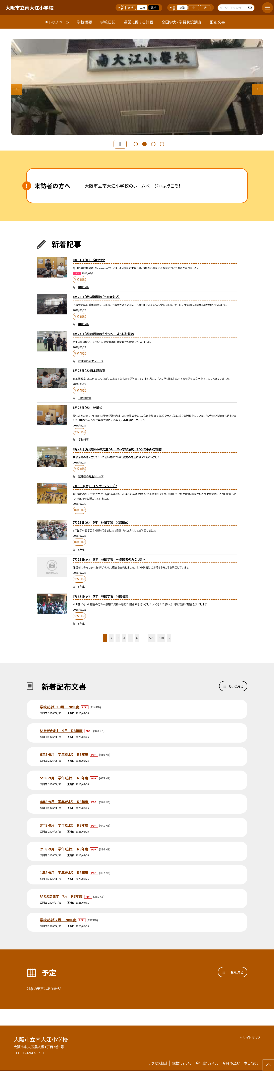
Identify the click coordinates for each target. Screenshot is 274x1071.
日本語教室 (84, 398)
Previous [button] (16, 89)
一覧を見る (235, 972)
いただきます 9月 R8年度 (61, 730)
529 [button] (151, 638)
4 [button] (162, 143)
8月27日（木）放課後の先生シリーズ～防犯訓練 (103, 333)
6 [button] (137, 638)
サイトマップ (251, 1037)
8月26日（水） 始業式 (87, 407)
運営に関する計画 (138, 22)
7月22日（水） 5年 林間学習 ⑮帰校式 (100, 522)
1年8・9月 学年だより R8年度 (64, 872)
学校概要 (84, 22)
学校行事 (83, 287)
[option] (137, 87)
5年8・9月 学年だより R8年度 (64, 777)
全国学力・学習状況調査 (181, 22)
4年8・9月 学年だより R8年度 (64, 801)
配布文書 (217, 22)
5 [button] (130, 638)
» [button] (169, 638)
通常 (130, 7)
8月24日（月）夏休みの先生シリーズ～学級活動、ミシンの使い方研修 (117, 449)
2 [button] (144, 143)
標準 (182, 7)
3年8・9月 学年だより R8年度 (64, 825)
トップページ (59, 22)
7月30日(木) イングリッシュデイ (95, 486)
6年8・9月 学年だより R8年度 (64, 754)
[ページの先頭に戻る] (268, 1065)
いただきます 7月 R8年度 (61, 896)
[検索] (251, 7)
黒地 (153, 7)
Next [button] (257, 89)
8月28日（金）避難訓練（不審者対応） (96, 296)
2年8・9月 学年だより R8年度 (64, 848)
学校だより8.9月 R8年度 (60, 706)
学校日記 (108, 22)
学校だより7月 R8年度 (58, 919)
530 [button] (161, 638)
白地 (142, 7)
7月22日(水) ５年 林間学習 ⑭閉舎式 (100, 596)
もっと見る (236, 685)
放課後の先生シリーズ (90, 361)
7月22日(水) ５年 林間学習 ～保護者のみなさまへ (109, 559)
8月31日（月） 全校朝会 (89, 260)
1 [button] (136, 143)
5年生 (81, 550)
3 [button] (153, 143)
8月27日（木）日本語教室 (89, 370)
